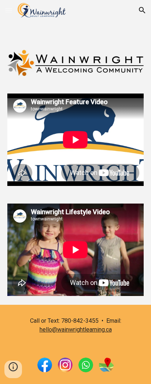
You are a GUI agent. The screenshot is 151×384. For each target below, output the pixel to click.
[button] (9, 10)
